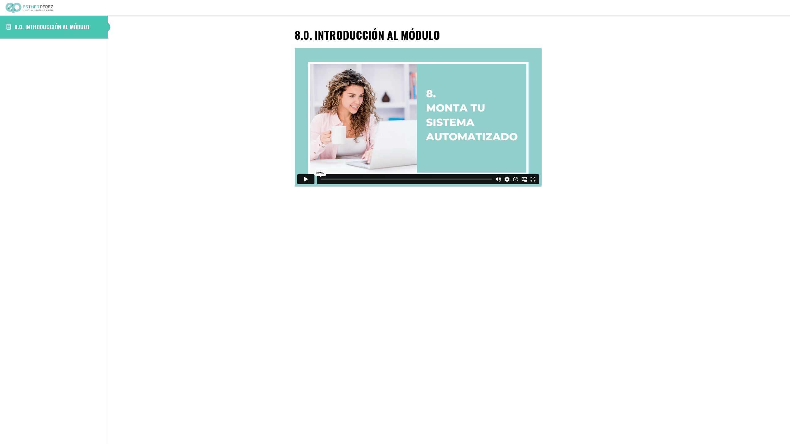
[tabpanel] (449, 119)
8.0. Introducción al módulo (52, 27)
